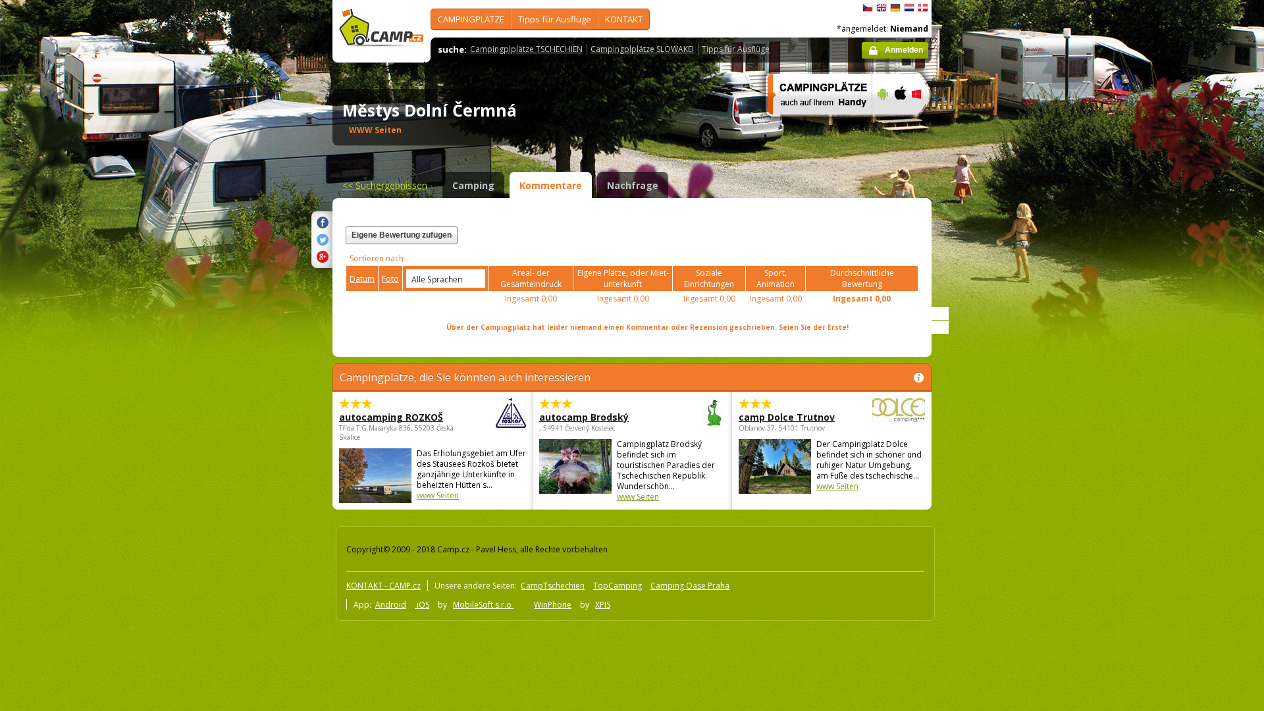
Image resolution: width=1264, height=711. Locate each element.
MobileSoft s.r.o (483, 604)
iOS (422, 604)
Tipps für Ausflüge (554, 19)
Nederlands (909, 8)
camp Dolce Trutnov (787, 417)
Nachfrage (632, 185)
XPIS (602, 604)
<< (384, 185)
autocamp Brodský (584, 417)
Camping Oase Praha (689, 585)
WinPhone (552, 604)
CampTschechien (553, 585)
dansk (923, 8)
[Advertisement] (986, 395)
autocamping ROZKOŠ (391, 417)
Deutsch (895, 8)
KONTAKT (624, 19)
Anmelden (904, 50)
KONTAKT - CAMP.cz (383, 585)
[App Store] (899, 123)
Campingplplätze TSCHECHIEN (526, 49)
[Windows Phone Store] (924, 123)
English (881, 8)
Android (390, 604)
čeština (867, 8)
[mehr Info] (814, 123)
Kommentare (550, 185)
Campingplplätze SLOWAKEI (642, 49)
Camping (473, 185)
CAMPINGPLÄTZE (471, 19)
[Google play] (881, 123)
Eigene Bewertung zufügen (402, 235)
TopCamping (617, 585)
